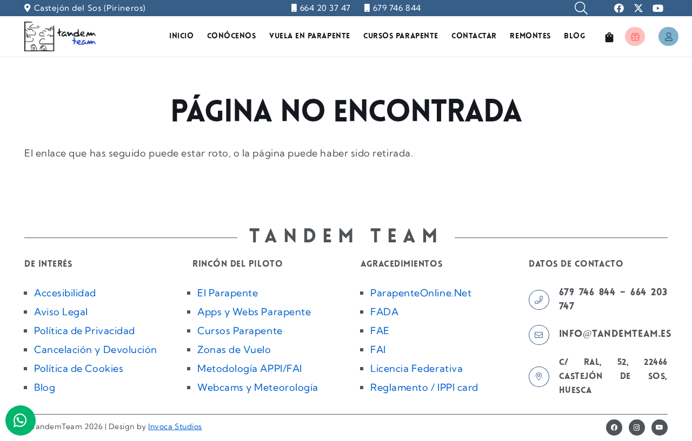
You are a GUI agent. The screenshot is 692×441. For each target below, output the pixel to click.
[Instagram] (637, 427)
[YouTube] (659, 427)
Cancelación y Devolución (95, 349)
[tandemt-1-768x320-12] (60, 36)
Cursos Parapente (240, 330)
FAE (380, 330)
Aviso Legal (61, 312)
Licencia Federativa (416, 368)
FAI (378, 349)
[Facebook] (614, 427)
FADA (384, 312)
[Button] (635, 36)
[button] (581, 8)
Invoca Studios (175, 426)
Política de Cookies (78, 368)
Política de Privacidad (84, 330)
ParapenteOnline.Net (420, 293)
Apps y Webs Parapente (254, 312)
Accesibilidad (65, 293)
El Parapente (227, 293)
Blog (44, 387)
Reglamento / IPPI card (424, 387)
